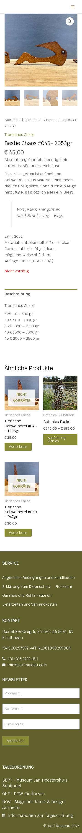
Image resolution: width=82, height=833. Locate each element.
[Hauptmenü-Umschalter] (72, 7)
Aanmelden (15, 741)
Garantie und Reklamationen (26, 595)
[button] (70, 21)
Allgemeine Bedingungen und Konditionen (38, 577)
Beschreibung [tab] (17, 293)
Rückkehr (64, 586)
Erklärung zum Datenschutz (26, 586)
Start (9, 120)
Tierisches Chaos (29, 120)
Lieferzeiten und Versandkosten (29, 604)
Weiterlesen (18, 446)
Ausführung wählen (56, 439)
